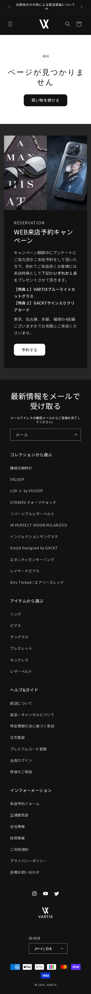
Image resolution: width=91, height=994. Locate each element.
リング (15, 614)
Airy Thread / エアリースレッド (37, 582)
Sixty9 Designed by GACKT (34, 547)
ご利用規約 (19, 849)
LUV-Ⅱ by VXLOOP (26, 490)
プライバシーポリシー (28, 860)
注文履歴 (17, 737)
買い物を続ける (45, 100)
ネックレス (19, 659)
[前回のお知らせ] (9, 6)
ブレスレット (21, 648)
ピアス (15, 625)
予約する (29, 349)
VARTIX (51, 985)
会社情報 (17, 826)
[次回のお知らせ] (81, 6)
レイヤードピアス (25, 570)
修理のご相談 (21, 771)
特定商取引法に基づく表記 (32, 725)
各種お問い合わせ (25, 872)
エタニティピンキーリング (32, 559)
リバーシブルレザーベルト (32, 513)
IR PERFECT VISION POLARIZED (38, 525)
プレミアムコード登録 (28, 748)
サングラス (19, 636)
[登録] (75, 435)
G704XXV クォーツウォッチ (33, 502)
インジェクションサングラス (34, 536)
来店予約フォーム (25, 803)
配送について (21, 703)
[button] (10, 24)
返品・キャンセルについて (32, 714)
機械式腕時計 (21, 467)
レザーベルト (21, 671)
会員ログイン (21, 760)
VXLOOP (17, 479)
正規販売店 (19, 814)
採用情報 (17, 837)
